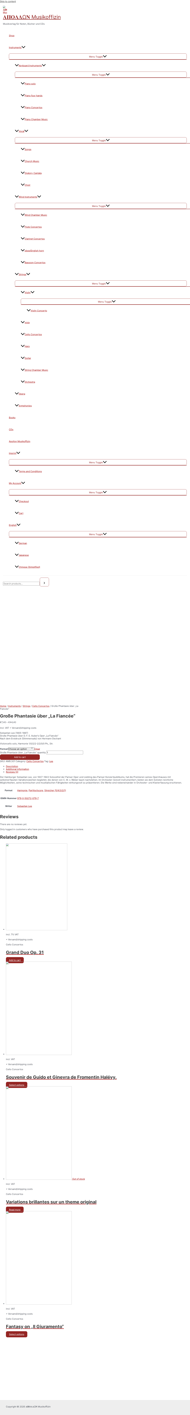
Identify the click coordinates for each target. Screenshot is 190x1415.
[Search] (44, 582)
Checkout (24, 501)
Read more (14, 1209)
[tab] (95, 766)
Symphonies (25, 405)
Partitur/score (36, 790)
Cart (21, 513)
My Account (15, 483)
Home (3, 706)
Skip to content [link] (8, 1)
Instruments (15, 47)
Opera (22, 393)
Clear (37, 749)
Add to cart (20, 757)
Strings (22, 274)
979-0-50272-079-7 (28, 798)
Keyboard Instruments (30, 65)
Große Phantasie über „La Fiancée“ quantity (23, 752)
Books (12, 417)
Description (12, 766)
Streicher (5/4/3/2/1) (55, 790)
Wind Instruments (28, 196)
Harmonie (22, 790)
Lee (51, 761)
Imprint (12, 453)
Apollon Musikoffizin (19, 441)
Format (4, 749)
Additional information (17, 769)
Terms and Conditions (30, 471)
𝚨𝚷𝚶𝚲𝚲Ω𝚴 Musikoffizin (32, 17)
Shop (11, 35)
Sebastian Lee (24, 806)
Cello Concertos (40, 706)
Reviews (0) (12, 772)
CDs (11, 429)
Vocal (21, 131)
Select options (16, 1084)
